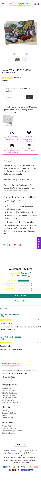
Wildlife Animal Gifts (9, 398)
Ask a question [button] (20, 301)
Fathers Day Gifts (8, 391)
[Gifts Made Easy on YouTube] (6, 378)
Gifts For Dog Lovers (9, 393)
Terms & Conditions (9, 428)
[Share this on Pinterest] (15, 245)
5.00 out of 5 (26, 273)
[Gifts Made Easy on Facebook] (3, 378)
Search (4, 415)
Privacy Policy (7, 426)
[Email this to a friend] (20, 245)
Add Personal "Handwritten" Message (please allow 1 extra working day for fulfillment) (20, 110)
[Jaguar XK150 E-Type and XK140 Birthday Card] (20, 32)
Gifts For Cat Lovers (9, 395)
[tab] (7, 161)
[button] (7, 78)
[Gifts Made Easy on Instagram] (12, 378)
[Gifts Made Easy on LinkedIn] (14, 378)
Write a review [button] (20, 296)
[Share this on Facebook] (9, 245)
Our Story (5, 411)
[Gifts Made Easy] (20, 4)
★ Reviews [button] (39, 243)
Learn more (25, 462)
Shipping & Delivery (9, 413)
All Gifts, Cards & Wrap (10, 402)
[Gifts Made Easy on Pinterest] (9, 378)
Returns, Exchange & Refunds (12, 431)
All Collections (7, 388)
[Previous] (14, 53)
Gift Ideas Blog (7, 418)
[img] (5, 320)
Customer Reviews (8, 433)
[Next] (26, 53)
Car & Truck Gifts (8, 400)
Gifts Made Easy (15, 451)
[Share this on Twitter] (4, 245)
